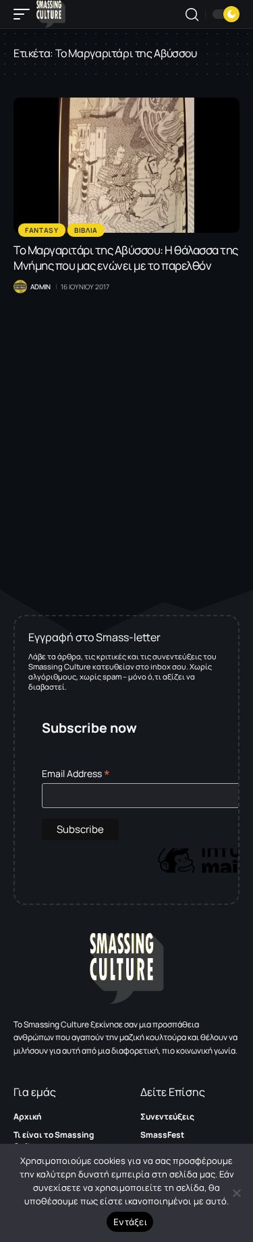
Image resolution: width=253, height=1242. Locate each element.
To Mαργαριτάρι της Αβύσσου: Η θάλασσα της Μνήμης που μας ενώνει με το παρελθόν (125, 257)
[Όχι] (236, 1193)
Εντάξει (129, 1221)
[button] (24, 14)
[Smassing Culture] (50, 14)
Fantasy (42, 230)
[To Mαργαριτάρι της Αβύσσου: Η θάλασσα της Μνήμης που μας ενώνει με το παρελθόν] (126, 165)
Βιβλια (86, 230)
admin (40, 286)
